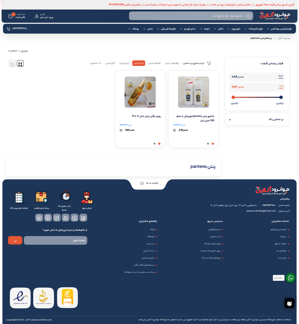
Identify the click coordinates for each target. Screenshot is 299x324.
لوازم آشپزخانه (255, 28)
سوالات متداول (280, 243)
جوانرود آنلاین (284, 38)
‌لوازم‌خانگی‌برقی (168, 28)
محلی (150, 28)
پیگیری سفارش (148, 258)
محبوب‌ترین (154, 63)
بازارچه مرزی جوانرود (278, 229)
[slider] (281, 97)
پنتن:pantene (179, 124)
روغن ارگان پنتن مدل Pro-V (146, 116)
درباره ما (283, 236)
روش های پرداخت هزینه (210, 250)
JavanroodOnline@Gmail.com (261, 211)
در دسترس (95, 63)
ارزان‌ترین (124, 63)
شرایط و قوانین (214, 229)
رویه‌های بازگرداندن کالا (211, 258)
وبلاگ (152, 229)
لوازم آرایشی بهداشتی (281, 28)
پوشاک (135, 28)
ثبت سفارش (215, 236)
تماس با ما (282, 258)
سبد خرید (150, 243)
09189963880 (268, 205)
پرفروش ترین (172, 63)
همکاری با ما (281, 250)
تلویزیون (236, 28)
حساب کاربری (148, 250)
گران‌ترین (110, 63)
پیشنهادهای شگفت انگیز (144, 265)
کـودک (207, 28)
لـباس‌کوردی (190, 28)
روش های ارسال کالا (212, 243)
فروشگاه (151, 236)
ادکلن (220, 28)
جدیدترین (139, 63)
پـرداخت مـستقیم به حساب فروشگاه (139, 272)
